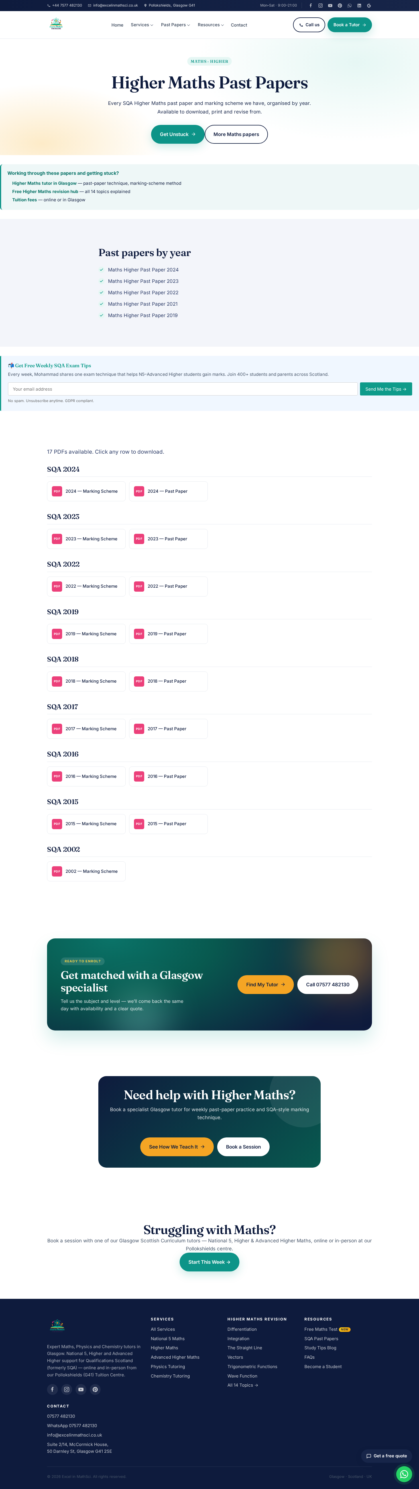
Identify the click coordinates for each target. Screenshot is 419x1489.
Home (117, 25)
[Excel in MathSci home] (56, 25)
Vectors (235, 1357)
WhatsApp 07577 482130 (72, 1425)
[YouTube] (330, 5)
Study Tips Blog (320, 1347)
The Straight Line (244, 1347)
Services (140, 24)
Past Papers (173, 24)
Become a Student (323, 1366)
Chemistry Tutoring (170, 1376)
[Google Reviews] (369, 5)
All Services (163, 1329)
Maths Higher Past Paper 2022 (143, 292)
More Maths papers (236, 134)
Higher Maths (164, 1347)
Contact (239, 25)
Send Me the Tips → (386, 389)
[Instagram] (320, 5)
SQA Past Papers (321, 1338)
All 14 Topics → (242, 1385)
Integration (238, 1338)
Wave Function (242, 1376)
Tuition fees (24, 199)
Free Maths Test (326, 1329)
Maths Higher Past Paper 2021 (143, 304)
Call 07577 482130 (327, 984)
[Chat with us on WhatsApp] (404, 1474)
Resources (209, 24)
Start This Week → (209, 1262)
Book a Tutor (346, 24)
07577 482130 (61, 1416)
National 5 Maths (168, 1338)
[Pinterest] (340, 5)
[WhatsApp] (349, 5)
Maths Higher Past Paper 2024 (143, 270)
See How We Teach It (173, 1147)
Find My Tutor (262, 984)
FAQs (309, 1357)
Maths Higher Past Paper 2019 (143, 315)
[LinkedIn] (359, 5)
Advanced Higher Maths (175, 1357)
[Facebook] (311, 5)
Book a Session (243, 1147)
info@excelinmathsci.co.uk (74, 1435)
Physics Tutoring (168, 1366)
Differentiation (242, 1329)
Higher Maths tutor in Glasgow (44, 183)
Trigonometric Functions (252, 1366)
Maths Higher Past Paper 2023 (143, 281)
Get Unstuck (174, 134)
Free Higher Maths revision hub (45, 191)
